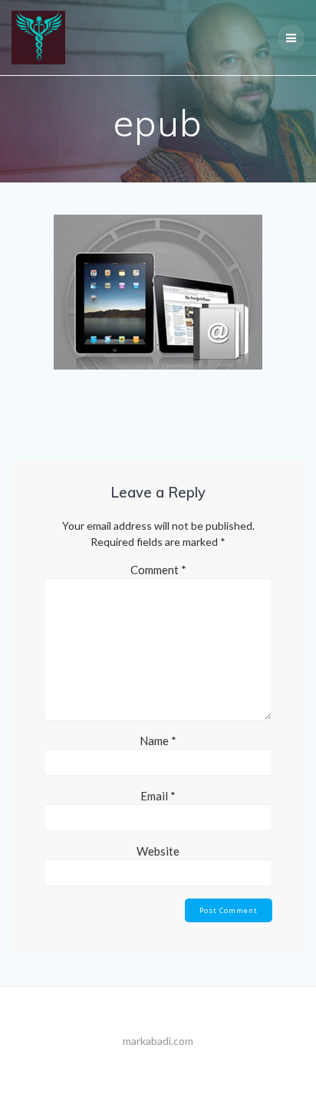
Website (158, 851)
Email (158, 796)
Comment (158, 570)
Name (158, 740)
